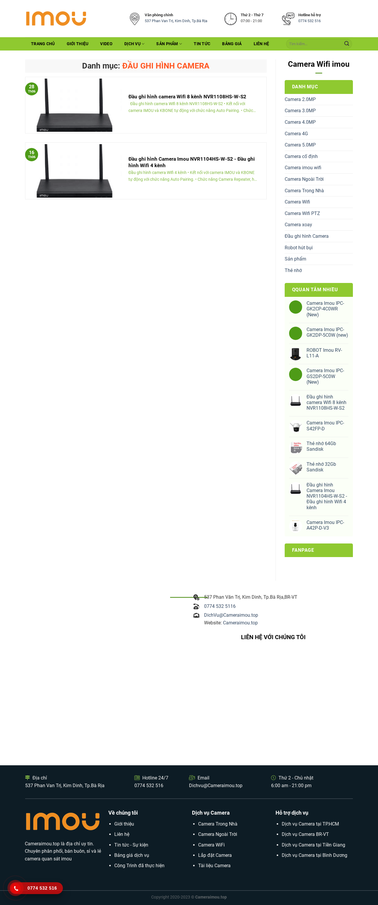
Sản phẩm (167, 43)
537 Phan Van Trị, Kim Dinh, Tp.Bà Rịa (176, 21)
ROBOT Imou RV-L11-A (324, 353)
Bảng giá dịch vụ (131, 855)
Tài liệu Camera (214, 865)
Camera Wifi (297, 202)
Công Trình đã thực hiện (139, 865)
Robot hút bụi (299, 247)
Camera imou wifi (303, 167)
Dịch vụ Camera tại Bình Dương (314, 855)
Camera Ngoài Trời (304, 179)
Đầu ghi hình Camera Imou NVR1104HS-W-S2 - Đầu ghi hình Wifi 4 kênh (327, 496)
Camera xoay (298, 224)
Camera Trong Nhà (304, 190)
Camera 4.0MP (300, 122)
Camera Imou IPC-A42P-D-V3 (325, 525)
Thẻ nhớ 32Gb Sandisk (321, 467)
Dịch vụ (132, 43)
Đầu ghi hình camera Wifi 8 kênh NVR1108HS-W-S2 (326, 402)
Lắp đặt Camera (215, 855)
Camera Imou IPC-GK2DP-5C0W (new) (327, 332)
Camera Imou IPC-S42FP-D (325, 425)
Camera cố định (301, 156)
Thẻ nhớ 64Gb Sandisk (321, 446)
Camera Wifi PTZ (302, 213)
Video (106, 43)
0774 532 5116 (220, 606)
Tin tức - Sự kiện (131, 845)
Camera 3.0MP (300, 110)
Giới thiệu (78, 43)
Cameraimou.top (240, 623)
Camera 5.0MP (300, 145)
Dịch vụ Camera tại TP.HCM (310, 824)
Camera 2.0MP (300, 99)
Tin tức (202, 43)
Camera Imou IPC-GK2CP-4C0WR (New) (325, 308)
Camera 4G (296, 133)
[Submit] (347, 44)
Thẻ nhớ (293, 270)
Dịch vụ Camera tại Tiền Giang (313, 845)
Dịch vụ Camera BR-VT (305, 834)
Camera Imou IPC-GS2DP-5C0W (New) (325, 376)
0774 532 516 (309, 21)
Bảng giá (232, 43)
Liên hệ (261, 43)
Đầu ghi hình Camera (307, 236)
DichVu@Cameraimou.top (231, 615)
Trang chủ (43, 43)
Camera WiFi (211, 845)
